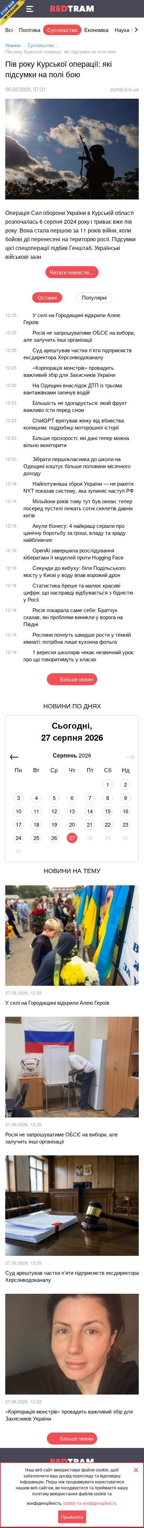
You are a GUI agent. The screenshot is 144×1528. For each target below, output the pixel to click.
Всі (9, 29)
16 (125, 811)
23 (125, 824)
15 (107, 811)
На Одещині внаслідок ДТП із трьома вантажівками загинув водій (72, 388)
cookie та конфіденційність (90, 1503)
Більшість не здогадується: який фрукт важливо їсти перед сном (75, 406)
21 (90, 824)
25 (36, 837)
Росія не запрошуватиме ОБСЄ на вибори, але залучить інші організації (79, 336)
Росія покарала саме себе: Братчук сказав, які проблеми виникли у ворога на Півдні (73, 617)
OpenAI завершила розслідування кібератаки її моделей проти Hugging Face (73, 553)
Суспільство (62, 29)
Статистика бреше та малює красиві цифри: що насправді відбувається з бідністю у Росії (78, 592)
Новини (13, 45)
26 (54, 837)
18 (36, 824)
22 (107, 824)
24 (18, 837)
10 (18, 811)
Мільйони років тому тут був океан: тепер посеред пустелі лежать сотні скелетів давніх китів (78, 508)
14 (90, 811)
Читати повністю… (72, 272)
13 (72, 811)
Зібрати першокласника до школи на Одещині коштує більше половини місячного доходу (76, 466)
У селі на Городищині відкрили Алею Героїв (71, 318)
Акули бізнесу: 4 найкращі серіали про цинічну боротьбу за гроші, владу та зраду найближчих (74, 532)
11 (36, 811)
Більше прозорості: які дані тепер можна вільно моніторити (76, 441)
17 (18, 824)
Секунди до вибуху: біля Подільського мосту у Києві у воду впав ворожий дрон (74, 571)
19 (54, 824)
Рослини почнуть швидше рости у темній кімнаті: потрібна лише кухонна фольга (77, 638)
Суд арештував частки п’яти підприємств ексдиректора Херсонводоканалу (77, 353)
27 (72, 837)
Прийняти (72, 1516)
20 (72, 824)
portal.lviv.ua (124, 89)
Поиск (135, 9)
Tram (72, 9)
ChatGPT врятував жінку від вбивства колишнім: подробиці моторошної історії (73, 424)
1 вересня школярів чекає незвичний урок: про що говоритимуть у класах (79, 655)
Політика (29, 29)
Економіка (96, 29)
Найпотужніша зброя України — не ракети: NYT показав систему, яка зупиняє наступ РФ (79, 487)
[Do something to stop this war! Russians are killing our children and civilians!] (12, 12)
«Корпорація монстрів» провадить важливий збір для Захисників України (69, 371)
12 (54, 811)
